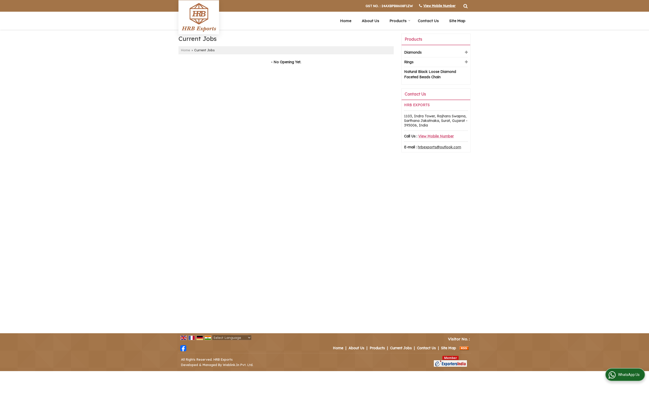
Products (398, 20)
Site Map (457, 20)
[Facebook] (183, 347)
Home (345, 20)
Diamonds (413, 52)
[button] (439, 6)
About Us (370, 20)
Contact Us (428, 20)
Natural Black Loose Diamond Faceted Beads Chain (430, 74)
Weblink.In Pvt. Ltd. (238, 365)
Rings (408, 62)
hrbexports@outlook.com (439, 147)
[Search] (465, 5)
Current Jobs (401, 348)
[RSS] (464, 348)
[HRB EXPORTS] (199, 17)
